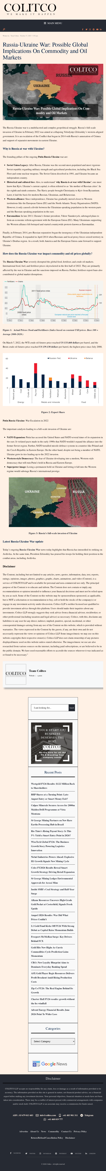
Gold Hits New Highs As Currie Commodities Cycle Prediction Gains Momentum (49, 952)
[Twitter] (86, 29)
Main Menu (54, 23)
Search (72, 708)
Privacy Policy (80, 1131)
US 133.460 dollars (70, 342)
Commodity (53, 1131)
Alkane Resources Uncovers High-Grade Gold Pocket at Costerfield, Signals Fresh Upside (51, 904)
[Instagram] (90, 29)
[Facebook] (82, 29)
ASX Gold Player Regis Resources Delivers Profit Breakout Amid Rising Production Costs (52, 977)
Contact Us (66, 1131)
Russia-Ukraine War (29, 549)
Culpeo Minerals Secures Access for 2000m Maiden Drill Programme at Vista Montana (53, 809)
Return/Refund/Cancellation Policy (47, 1137)
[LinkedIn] (100, 29)
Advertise (23, 1131)
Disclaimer (70, 1137)
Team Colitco (15, 36)
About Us (34, 1131)
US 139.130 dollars (48, 346)
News (43, 1131)
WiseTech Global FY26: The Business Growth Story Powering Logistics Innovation (50, 846)
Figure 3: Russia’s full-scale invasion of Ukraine (53, 533)
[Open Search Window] (4, 29)
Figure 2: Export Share (53, 412)
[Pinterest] (93, 29)
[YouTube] (97, 29)
